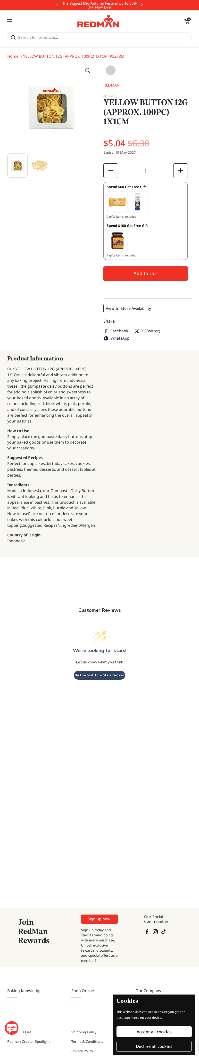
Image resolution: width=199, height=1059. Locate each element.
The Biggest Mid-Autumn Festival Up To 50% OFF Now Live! (99, 5)
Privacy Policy (82, 1051)
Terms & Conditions (87, 1041)
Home (12, 56)
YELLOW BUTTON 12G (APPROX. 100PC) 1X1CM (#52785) (73, 56)
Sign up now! (99, 919)
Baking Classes (19, 1032)
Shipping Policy (83, 1032)
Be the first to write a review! (99, 675)
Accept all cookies (154, 1032)
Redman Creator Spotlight (28, 1041)
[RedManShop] (98, 21)
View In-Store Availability (128, 308)
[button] (187, 21)
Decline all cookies (154, 1046)
